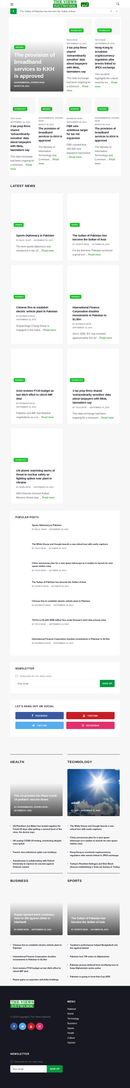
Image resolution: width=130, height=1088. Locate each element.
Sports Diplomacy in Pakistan (35, 235)
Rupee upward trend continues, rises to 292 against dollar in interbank (34, 918)
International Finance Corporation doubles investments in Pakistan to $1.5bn (71, 639)
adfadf (75, 803)
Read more (75, 157)
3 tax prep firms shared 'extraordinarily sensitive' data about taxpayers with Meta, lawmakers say (77, 59)
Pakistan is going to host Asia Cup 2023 (90, 976)
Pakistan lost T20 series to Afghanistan (89, 956)
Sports (70, 1028)
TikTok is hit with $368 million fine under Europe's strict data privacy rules (69, 620)
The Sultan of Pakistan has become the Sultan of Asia (47, 11)
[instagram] (39, 1026)
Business (72, 1023)
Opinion (71, 1042)
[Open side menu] (11, 4)
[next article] (111, 11)
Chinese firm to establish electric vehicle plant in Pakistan (61, 601)
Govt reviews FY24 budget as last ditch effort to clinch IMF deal (35, 394)
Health (70, 1033)
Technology (73, 1018)
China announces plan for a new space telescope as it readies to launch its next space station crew (93, 840)
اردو (85, 4)
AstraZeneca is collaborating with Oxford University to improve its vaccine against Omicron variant (33, 863)
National (71, 1009)
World (70, 1013)
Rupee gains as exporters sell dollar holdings (36, 979)
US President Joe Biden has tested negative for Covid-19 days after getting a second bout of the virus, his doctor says (37, 829)
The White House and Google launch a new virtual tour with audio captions (70, 544)
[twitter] (22, 1026)
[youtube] (31, 1026)
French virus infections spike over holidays (35, 852)
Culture (71, 1037)
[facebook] (14, 1026)
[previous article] (117, 11)
